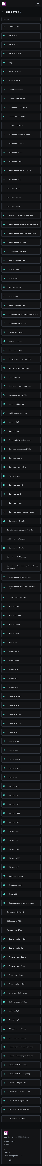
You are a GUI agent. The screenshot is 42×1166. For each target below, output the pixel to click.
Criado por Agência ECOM (13, 1156)
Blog (5, 1149)
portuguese (10, 1141)
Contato (7, 1152)
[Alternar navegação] (37, 3)
